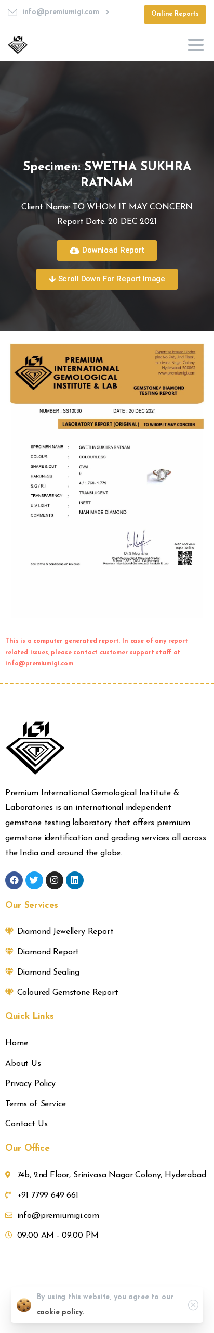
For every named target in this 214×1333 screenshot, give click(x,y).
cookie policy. (60, 1312)
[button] (106, 250)
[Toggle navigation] (195, 45)
